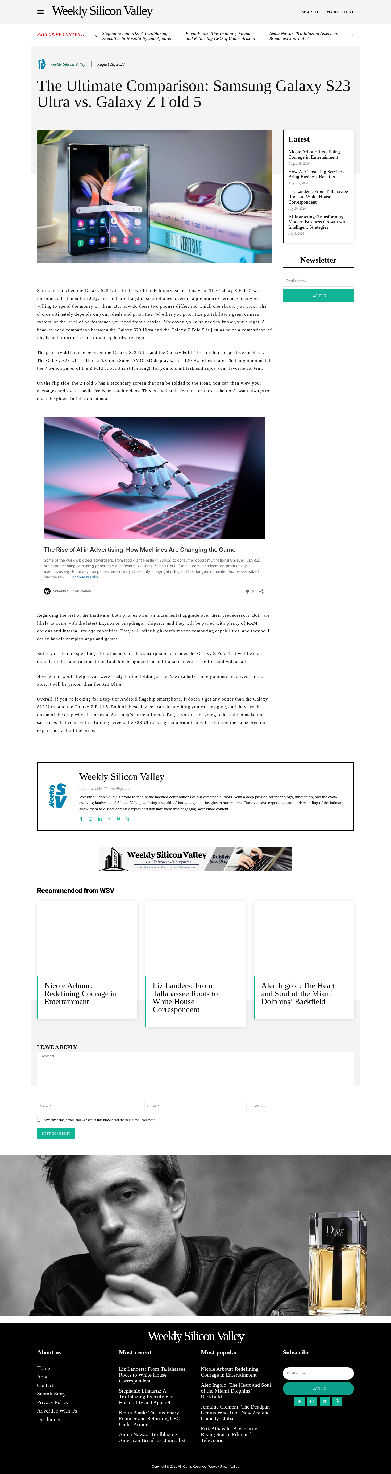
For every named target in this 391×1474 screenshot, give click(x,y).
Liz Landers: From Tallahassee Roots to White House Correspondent (318, 197)
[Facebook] (81, 818)
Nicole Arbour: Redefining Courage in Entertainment (314, 154)
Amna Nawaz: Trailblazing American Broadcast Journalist (303, 36)
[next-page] (352, 36)
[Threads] (128, 818)
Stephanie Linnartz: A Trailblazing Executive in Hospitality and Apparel (137, 36)
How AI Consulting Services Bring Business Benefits (316, 174)
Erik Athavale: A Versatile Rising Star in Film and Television (229, 1434)
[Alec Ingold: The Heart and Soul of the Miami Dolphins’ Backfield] (304, 938)
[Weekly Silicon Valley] (43, 64)
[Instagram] (91, 818)
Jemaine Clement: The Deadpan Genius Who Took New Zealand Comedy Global (235, 1412)
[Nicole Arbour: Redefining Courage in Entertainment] (87, 938)
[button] (310, 12)
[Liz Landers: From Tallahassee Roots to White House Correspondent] (195, 938)
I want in (318, 296)
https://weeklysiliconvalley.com (104, 789)
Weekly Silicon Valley (67, 64)
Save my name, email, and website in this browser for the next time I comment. (100, 1120)
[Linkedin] (100, 818)
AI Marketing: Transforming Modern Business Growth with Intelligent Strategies (318, 222)
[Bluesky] (118, 818)
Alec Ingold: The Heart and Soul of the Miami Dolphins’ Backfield (298, 993)
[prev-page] (96, 36)
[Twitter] (109, 818)
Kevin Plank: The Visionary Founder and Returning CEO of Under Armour (221, 36)
